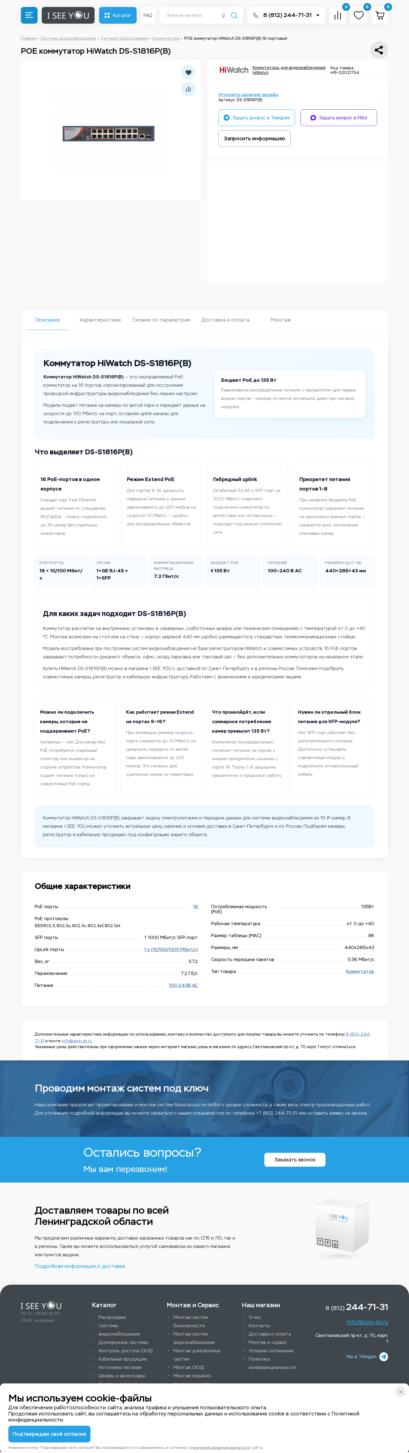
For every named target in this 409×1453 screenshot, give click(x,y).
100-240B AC (183, 985)
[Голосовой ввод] (223, 15)
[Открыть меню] (29, 15)
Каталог (122, 15)
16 (195, 906)
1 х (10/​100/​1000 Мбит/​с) (171, 949)
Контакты (259, 1325)
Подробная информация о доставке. (80, 1266)
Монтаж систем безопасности (191, 1321)
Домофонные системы (123, 1342)
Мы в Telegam (361, 1356)
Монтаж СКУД (189, 1367)
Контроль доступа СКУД (126, 1350)
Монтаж (281, 320)
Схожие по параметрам (161, 320)
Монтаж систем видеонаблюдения (194, 1338)
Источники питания (120, 1367)
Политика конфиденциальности (272, 1363)
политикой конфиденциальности (220, 1447)
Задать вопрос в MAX (343, 117)
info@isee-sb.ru (77, 1041)
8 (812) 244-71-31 (287, 15)
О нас (255, 1317)
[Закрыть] (400, 1391)
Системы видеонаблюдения (119, 1330)
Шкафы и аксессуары (122, 1375)
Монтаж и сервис (268, 1342)
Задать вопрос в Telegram (261, 117)
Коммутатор (360, 971)
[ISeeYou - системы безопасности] (41, 1305)
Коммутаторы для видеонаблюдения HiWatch (289, 70)
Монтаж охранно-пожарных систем (193, 1380)
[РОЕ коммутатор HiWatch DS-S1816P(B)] (111, 130)
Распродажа (112, 1317)
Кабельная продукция (123, 1359)
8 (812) (357, 1306)
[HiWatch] (234, 70)
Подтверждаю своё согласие (49, 1434)
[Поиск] (234, 16)
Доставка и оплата (225, 320)
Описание (47, 320)
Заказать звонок (295, 1160)
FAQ (148, 15)
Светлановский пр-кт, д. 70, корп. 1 (352, 1338)
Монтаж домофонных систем (197, 1355)
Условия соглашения (271, 1350)
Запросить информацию (254, 139)
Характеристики (100, 320)
